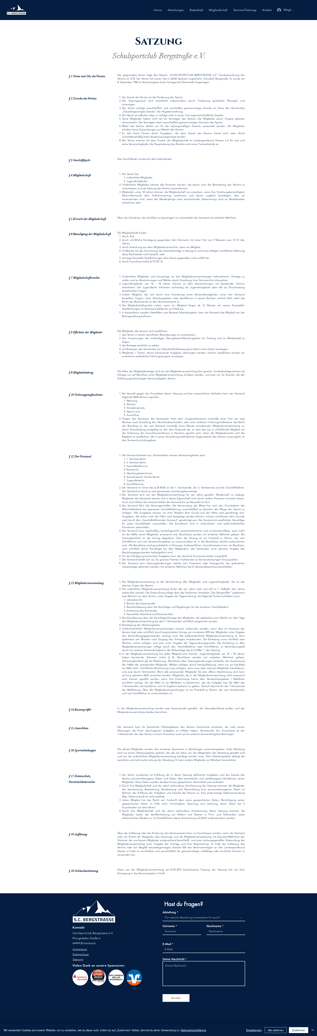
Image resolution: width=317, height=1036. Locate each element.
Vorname (169, 926)
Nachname (214, 926)
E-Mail (167, 944)
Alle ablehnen (276, 1030)
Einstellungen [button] (254, 1030)
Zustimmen (298, 1030)
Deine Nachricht (174, 959)
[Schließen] (312, 1030)
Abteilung (169, 912)
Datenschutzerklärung (193, 1030)
